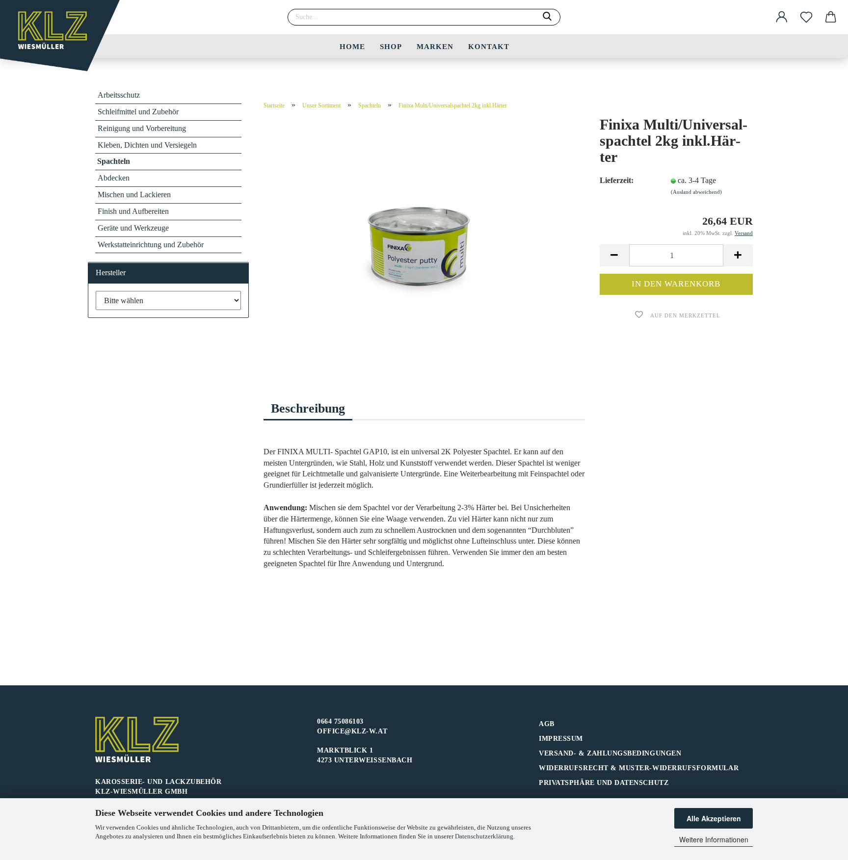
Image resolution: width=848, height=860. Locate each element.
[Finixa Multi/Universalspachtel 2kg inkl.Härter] (424, 240)
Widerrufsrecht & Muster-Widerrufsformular (639, 768)
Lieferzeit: (617, 180)
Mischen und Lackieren (134, 194)
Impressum (561, 738)
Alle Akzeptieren (714, 818)
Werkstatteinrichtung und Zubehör (151, 244)
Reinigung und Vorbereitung (142, 128)
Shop (391, 47)
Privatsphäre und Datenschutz (603, 782)
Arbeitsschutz (119, 95)
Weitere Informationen (713, 839)
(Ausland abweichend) (696, 192)
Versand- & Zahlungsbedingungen (610, 753)
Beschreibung (308, 408)
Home (352, 47)
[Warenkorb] (831, 17)
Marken (435, 47)
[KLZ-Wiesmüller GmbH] (63, 39)
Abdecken (114, 178)
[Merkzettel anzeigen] (806, 17)
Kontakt (488, 47)
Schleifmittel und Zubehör (138, 111)
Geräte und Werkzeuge (133, 228)
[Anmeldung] (781, 17)
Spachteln (113, 161)
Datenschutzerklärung (484, 836)
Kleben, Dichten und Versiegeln (147, 145)
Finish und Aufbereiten (133, 211)
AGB (547, 724)
